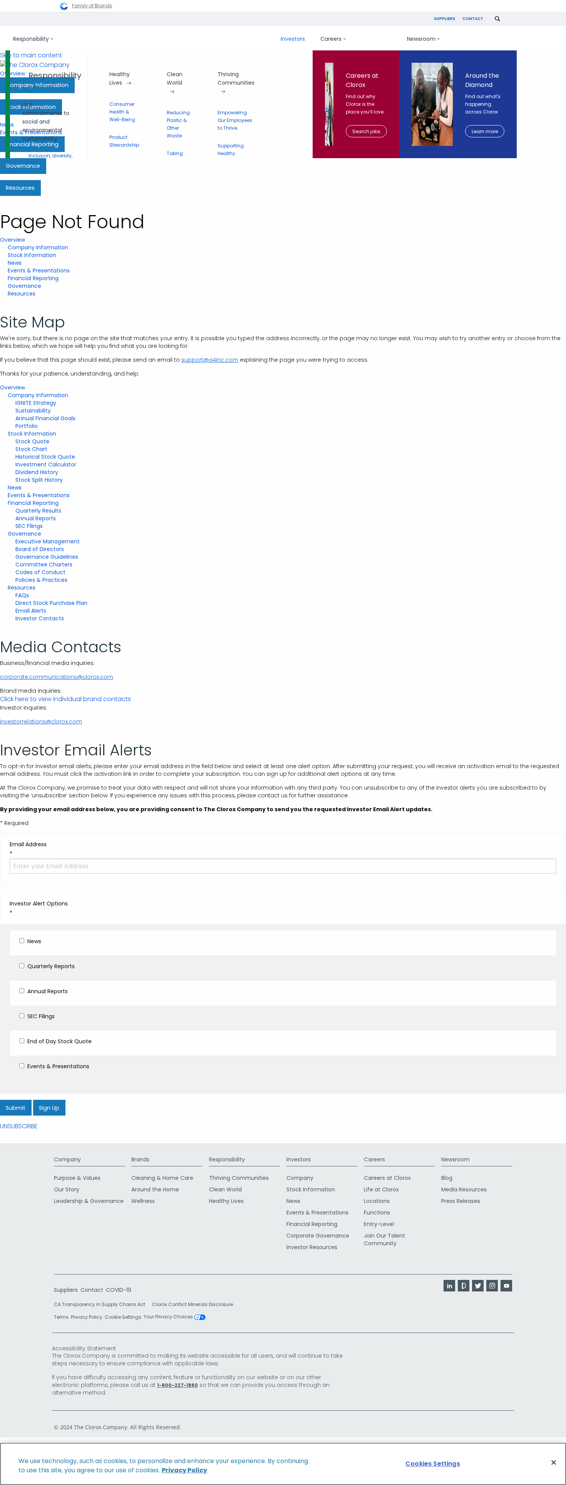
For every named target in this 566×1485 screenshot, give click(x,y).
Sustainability (33, 410)
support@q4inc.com (209, 360)
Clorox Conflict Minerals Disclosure (192, 1304)
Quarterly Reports (51, 966)
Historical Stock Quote (45, 457)
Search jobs (366, 131)
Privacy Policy (86, 1317)
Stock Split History (39, 480)
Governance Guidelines (46, 557)
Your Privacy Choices (169, 1317)
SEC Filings (29, 526)
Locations (377, 1201)
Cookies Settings (432, 1463)
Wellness (143, 1201)
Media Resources (464, 1189)
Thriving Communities (236, 78)
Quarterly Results (38, 510)
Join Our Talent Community (384, 1239)
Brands (140, 1159)
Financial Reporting (33, 278)
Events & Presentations (39, 270)
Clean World (175, 78)
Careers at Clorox (387, 1178)
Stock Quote (32, 441)
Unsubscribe (19, 1126)
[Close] (553, 1462)
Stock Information (32, 255)
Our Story (66, 1189)
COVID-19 (118, 1290)
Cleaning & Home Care (162, 1178)
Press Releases (460, 1201)
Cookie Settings (123, 1317)
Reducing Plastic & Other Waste (178, 124)
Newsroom (421, 39)
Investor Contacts (39, 618)
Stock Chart (31, 449)
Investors (293, 39)
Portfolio (26, 426)
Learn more (485, 131)
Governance (24, 286)
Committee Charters (43, 564)
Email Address (28, 844)
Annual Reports (35, 518)
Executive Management (47, 541)
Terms (61, 1317)
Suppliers (444, 19)
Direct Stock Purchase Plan (51, 603)
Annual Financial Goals (45, 418)
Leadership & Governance (89, 1201)
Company (67, 1159)
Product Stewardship (124, 141)
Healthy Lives (119, 78)
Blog (446, 1178)
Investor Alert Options (39, 903)
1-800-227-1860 (177, 1385)
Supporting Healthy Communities (234, 153)
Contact (472, 19)
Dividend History (36, 472)
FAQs (22, 595)
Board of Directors (39, 549)
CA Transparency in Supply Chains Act (102, 1304)
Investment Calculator (45, 464)
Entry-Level (379, 1224)
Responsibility (31, 39)
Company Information (38, 247)
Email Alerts (30, 611)
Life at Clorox (381, 1189)
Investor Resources (311, 1247)
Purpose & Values (77, 1178)
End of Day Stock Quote (59, 1041)
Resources (21, 293)
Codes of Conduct (40, 572)
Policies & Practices (41, 580)
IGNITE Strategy (35, 403)
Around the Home (155, 1189)
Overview (12, 240)
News (15, 263)
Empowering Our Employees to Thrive (235, 120)
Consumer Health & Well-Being (122, 112)
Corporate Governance (317, 1235)
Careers (331, 39)
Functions (377, 1212)
